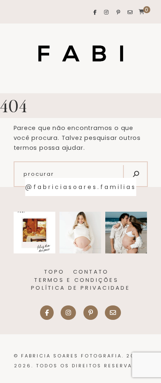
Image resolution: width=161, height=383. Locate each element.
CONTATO (91, 272)
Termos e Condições (76, 280)
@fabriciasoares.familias (80, 187)
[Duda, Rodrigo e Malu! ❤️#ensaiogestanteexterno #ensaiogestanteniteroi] (126, 233)
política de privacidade (80, 288)
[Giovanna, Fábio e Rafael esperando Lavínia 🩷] (80, 233)
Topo (54, 272)
